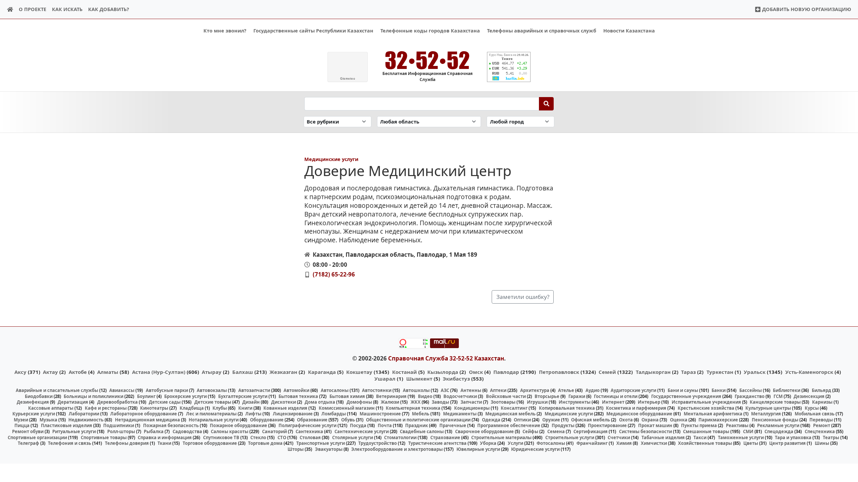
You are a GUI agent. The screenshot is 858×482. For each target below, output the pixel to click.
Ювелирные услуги (478, 449)
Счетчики (619, 437)
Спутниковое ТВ (221, 437)
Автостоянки (376, 390)
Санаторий (274, 431)
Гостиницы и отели (615, 396)
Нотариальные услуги (214, 420)
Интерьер (649, 402)
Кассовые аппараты (50, 408)
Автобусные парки (167, 390)
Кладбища (192, 408)
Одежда (491, 420)
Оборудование (267, 420)
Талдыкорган (653, 372)
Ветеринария (391, 396)
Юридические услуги (535, 449)
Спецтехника (820, 431)
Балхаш (242, 372)
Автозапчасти (254, 390)
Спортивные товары (104, 437)
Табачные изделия (663, 437)
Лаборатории (84, 414)
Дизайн (251, 402)
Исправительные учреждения (706, 402)
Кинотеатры (154, 408)
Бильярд (821, 390)
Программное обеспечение (508, 425)
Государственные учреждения (686, 396)
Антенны (471, 390)
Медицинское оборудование (639, 414)
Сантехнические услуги (361, 431)
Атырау (212, 372)
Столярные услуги (352, 437)
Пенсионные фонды (775, 420)
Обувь (348, 420)
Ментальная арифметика (713, 414)
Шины (822, 443)
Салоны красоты (229, 431)
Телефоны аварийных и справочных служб (541, 30)
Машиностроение (380, 414)
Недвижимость (86, 420)
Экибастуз (456, 378)
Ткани (164, 443)
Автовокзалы (212, 390)
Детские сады (165, 402)
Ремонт (821, 425)
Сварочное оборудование (484, 431)
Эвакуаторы (329, 449)
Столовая (310, 437)
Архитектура (534, 390)
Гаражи (576, 396)
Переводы (821, 420)
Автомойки (296, 390)
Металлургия (766, 414)
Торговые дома (265, 443)
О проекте (32, 9)
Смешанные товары (706, 431)
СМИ (748, 431)
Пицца (21, 425)
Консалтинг (514, 408)
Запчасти (471, 402)
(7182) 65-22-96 (334, 274)
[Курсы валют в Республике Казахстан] (509, 67)
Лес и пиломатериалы (211, 414)
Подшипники (118, 425)
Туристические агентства (437, 443)
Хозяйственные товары (705, 443)
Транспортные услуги (320, 443)
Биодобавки (39, 396)
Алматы (107, 372)
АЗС (445, 390)
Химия (624, 443)
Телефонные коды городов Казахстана (430, 30)
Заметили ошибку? (522, 297)
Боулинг (146, 396)
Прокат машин (655, 425)
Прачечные (452, 425)
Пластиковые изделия (66, 425)
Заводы (440, 402)
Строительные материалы (501, 437)
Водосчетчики (460, 396)
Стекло (258, 437)
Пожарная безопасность (171, 425)
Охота (626, 420)
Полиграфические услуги (307, 425)
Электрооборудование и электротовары (397, 449)
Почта (385, 425)
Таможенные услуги (741, 437)
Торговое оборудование (210, 443)
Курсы (812, 408)
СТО (282, 437)
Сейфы (530, 431)
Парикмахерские (718, 420)
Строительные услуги (569, 437)
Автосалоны (335, 390)
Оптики (522, 420)
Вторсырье (547, 396)
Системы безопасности (645, 431)
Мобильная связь (815, 414)
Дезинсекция (809, 396)
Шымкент (419, 378)
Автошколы (416, 390)
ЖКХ (416, 402)
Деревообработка (117, 402)
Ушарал (384, 378)
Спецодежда (778, 431)
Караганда (322, 372)
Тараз (688, 372)
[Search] (546, 103)
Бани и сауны (683, 390)
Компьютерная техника (413, 408)
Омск (476, 372)
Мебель (420, 414)
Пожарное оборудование (238, 425)
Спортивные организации (37, 437)
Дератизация (73, 402)
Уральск (754, 372)
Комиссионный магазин (347, 408)
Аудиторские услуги (633, 390)
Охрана (650, 420)
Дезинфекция (33, 402)
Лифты (253, 414)
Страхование (445, 437)
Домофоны (359, 402)
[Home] (10, 9)
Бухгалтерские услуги (242, 396)
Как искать (67, 9)
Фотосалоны (551, 443)
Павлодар (506, 372)
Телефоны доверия (127, 443)
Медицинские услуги (331, 159)
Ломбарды (333, 414)
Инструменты (575, 402)
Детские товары (212, 402)
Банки (719, 390)
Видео (425, 396)
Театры (831, 437)
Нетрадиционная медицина (147, 420)
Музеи (21, 420)
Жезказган (283, 372)
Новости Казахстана (629, 30)
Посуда (358, 425)
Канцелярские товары (775, 402)
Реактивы (737, 425)
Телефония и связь (69, 443)
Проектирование (607, 425)
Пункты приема (699, 425)
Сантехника (309, 431)
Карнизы (822, 402)
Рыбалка (154, 431)
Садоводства (187, 431)
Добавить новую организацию (806, 9)
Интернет (613, 402)
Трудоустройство (377, 443)
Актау (50, 372)
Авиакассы (121, 390)
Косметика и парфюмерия (636, 408)
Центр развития (787, 443)
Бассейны (750, 390)
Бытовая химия (347, 396)
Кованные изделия (285, 408)
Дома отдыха (320, 402)
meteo (347, 78)
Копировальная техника (567, 408)
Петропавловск (559, 372)
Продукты (563, 425)
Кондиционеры (472, 408)
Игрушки (537, 402)
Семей (607, 372)
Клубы (219, 408)
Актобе (78, 372)
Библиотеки (786, 390)
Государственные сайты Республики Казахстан (313, 30)
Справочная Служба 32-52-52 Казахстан (446, 358)
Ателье (566, 390)
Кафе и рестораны (106, 408)
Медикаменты (460, 414)
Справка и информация (165, 437)
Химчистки (654, 443)
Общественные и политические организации (418, 420)
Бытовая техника (298, 396)
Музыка (48, 420)
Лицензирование (293, 414)
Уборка (488, 443)
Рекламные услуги (778, 425)
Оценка (678, 420)
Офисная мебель (590, 420)
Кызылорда (442, 372)
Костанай (404, 372)
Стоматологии (400, 437)
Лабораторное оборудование (143, 414)
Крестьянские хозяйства (706, 408)
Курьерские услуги (33, 414)
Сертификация (590, 431)
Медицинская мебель (510, 414)
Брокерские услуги (185, 396)
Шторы (296, 449)
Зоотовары (503, 402)
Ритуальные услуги (74, 431)
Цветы (750, 443)
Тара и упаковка (793, 437)
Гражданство (749, 396)
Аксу (20, 372)
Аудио (593, 390)
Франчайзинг (592, 443)
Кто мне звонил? (224, 30)
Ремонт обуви (28, 431)
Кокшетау (359, 372)
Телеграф (28, 443)
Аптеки (498, 390)
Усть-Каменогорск (809, 372)
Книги (245, 408)
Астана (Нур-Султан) (158, 372)
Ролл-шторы (121, 431)
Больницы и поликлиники (93, 396)
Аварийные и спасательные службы (57, 390)
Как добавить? (108, 9)
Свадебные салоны (422, 431)
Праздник (416, 425)
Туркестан (720, 372)
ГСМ (778, 396)
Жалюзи (390, 402)
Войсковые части (506, 396)
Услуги (515, 443)
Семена (556, 431)
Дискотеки (283, 402)
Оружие (551, 420)
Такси (700, 437)
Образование (312, 420)
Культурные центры (768, 408)
